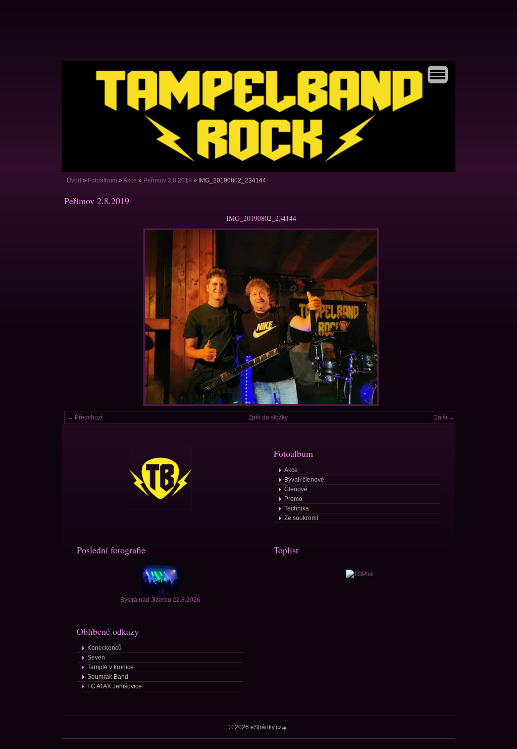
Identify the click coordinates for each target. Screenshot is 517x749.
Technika (296, 508)
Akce (130, 180)
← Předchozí (84, 417)
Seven (96, 657)
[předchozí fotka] (80, 317)
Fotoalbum (102, 180)
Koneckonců (104, 647)
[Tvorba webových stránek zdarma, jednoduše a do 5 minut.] (285, 728)
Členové (295, 489)
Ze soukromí (301, 518)
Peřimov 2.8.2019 (167, 180)
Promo (293, 498)
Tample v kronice (110, 667)
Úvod (74, 180)
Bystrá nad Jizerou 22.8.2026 (160, 599)
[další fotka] (441, 317)
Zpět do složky (268, 417)
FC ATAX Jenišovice (114, 686)
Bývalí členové (304, 479)
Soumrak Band (107, 676)
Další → (444, 417)
